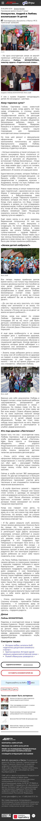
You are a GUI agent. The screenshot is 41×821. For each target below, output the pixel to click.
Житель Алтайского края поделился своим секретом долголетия (22, 699)
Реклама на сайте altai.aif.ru (15, 746)
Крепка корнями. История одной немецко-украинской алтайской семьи (20, 653)
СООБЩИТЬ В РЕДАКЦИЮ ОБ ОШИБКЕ (17, 754)
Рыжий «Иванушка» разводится (19, 656)
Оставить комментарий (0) (20, 673)
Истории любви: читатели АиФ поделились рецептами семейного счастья (18, 647)
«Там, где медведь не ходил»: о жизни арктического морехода (22, 706)
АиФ (2, 52)
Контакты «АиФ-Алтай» (12, 743)
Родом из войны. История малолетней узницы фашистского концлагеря (22, 713)
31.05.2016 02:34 (6, 9)
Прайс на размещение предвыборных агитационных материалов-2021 (19, 750)
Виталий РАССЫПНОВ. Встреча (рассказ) (23, 719)
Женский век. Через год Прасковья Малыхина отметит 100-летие (21, 726)
